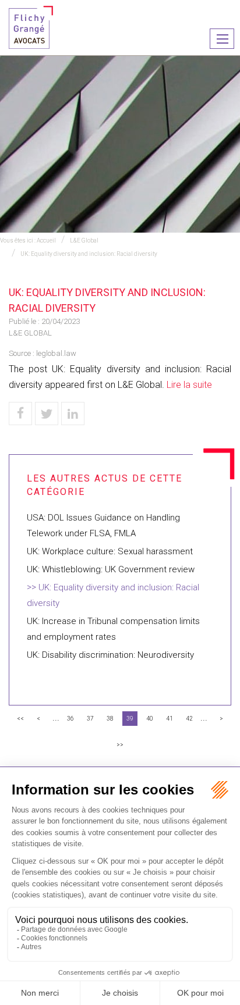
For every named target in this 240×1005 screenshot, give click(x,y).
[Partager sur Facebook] (20, 413)
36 (70, 718)
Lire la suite (189, 384)
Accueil (46, 240)
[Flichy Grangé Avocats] (31, 26)
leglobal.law (56, 353)
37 (90, 718)
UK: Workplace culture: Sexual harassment (110, 551)
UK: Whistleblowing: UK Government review (111, 569)
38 (110, 718)
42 (189, 718)
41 (169, 718)
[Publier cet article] (46, 413)
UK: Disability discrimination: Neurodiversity (110, 655)
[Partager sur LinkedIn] (72, 413)
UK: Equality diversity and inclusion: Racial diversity (88, 254)
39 (129, 718)
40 (149, 718)
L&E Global (84, 240)
